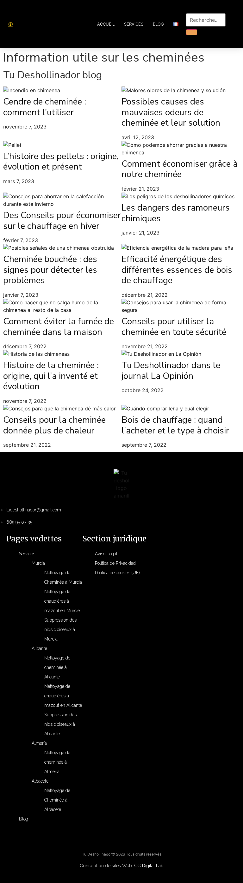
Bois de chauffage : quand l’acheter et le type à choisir (175, 425)
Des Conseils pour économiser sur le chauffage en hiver (62, 220)
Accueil (106, 24)
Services (133, 24)
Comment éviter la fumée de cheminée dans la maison (58, 326)
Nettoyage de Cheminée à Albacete (57, 800)
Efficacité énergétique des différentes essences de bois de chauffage (177, 269)
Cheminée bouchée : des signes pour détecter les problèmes (50, 269)
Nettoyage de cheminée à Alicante (57, 667)
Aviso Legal (106, 553)
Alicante (39, 648)
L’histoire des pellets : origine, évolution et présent (61, 161)
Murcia (38, 563)
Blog (158, 24)
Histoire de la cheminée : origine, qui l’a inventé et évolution (51, 375)
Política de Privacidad (115, 563)
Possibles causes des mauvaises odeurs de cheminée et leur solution (171, 112)
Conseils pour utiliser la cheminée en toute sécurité (174, 326)
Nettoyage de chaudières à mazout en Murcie (62, 601)
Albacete (40, 781)
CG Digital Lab (149, 865)
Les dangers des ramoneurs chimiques (176, 213)
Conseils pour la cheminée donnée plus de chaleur (54, 425)
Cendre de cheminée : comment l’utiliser (44, 107)
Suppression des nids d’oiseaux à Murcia (60, 629)
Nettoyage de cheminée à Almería (57, 762)
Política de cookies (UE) (117, 572)
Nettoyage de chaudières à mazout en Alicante (63, 696)
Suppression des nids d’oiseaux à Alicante (60, 724)
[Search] (191, 32)
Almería (39, 743)
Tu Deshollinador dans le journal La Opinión (171, 370)
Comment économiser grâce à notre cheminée (180, 169)
